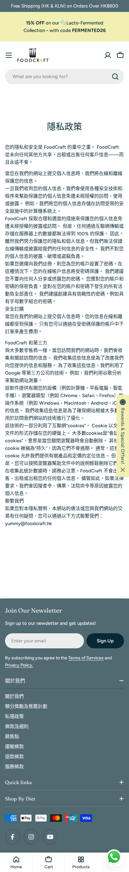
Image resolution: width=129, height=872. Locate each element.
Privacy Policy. (19, 665)
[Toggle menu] (9, 55)
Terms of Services (86, 658)
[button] (122, 436)
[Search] (115, 76)
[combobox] (64, 76)
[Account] (107, 55)
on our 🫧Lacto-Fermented (64, 23)
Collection (34, 30)
